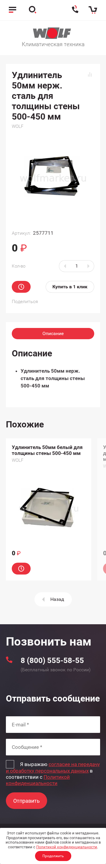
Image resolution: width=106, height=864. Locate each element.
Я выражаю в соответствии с (53, 773)
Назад (57, 599)
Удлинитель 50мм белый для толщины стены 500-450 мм (47, 450)
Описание (53, 333)
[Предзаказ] (21, 287)
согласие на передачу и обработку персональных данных (53, 767)
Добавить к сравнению (89, 74)
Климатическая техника (53, 44)
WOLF (17, 126)
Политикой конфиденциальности (66, 847)
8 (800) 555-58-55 (52, 660)
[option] (48, 509)
